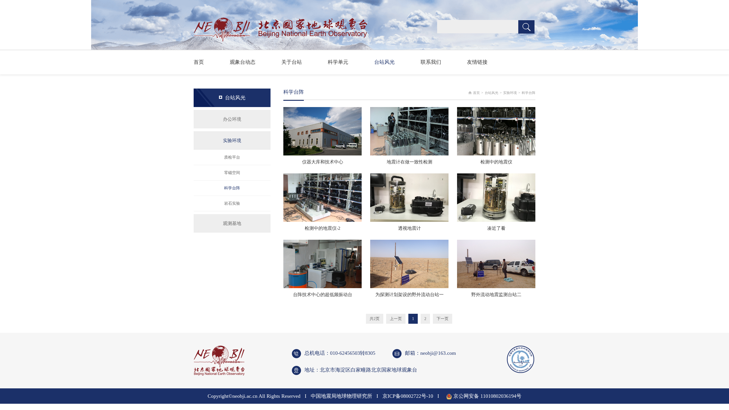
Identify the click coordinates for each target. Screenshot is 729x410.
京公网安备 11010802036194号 (487, 396)
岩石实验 (232, 203)
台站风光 (384, 62)
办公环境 (232, 119)
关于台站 (291, 62)
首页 (199, 62)
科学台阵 (232, 188)
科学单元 (338, 62)
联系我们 (431, 62)
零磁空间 (232, 173)
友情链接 (477, 62)
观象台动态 (242, 62)
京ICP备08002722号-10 (407, 396)
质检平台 (232, 157)
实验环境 (232, 140)
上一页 (396, 319)
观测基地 (232, 223)
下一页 (443, 319)
